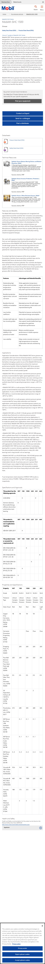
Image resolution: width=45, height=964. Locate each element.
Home (4, 14)
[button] (42, 7)
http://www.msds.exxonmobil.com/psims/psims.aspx (15, 824)
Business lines (6, 2)
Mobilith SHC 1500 (31, 14)
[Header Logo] (8, 8)
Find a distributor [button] (22, 123)
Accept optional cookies (22, 960)
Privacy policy (16, 944)
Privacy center (22, 948)
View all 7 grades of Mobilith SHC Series (13, 35)
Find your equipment (22, 101)
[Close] (42, 925)
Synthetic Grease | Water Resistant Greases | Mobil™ (26, 195)
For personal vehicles (17, 14)
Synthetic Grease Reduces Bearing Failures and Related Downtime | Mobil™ (26, 162)
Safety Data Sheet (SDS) (9, 30)
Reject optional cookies (22, 954)
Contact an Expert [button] (22, 113)
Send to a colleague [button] (23, 118)
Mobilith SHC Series (8, 19)
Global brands (17, 2)
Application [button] (7, 827)
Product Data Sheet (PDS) (26, 30)
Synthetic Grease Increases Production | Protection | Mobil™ (25, 179)
